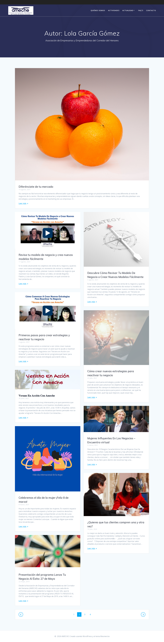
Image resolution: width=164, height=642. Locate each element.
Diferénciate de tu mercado (36, 186)
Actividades (113, 10)
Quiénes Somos (98, 10)
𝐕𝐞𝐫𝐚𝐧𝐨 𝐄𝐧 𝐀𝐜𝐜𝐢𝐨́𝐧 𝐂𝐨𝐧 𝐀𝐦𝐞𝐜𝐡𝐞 (37, 395)
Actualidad (127, 10)
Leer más (22, 203)
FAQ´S (140, 10)
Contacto (151, 10)
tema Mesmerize (103, 636)
